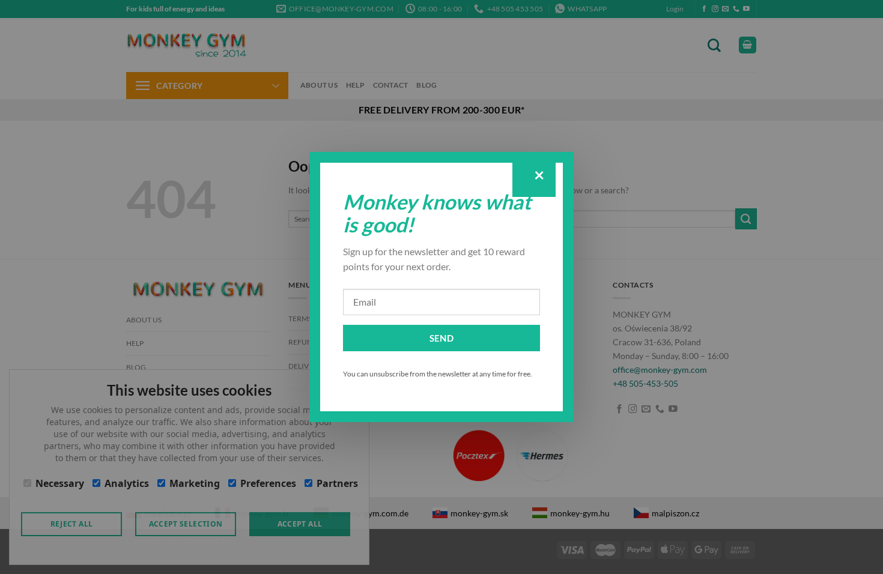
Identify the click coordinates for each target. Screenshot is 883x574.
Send (441, 338)
